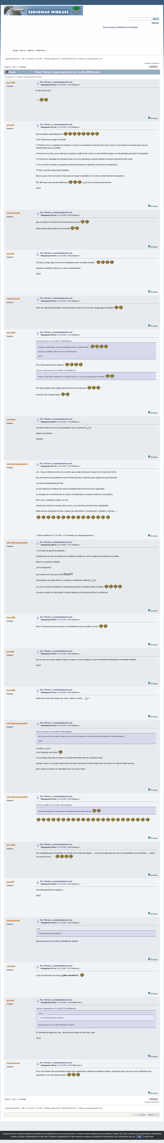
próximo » (156, 63)
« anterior (148, 63)
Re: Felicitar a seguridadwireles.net (56, 82)
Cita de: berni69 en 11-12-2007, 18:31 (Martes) (54, 805)
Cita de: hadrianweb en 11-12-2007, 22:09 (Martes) (56, 1008)
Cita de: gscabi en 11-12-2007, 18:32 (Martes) (54, 732)
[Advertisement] (82, 42)
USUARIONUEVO (68, 59)
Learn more (148, 1136)
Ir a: (133, 1115)
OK (139, 1137)
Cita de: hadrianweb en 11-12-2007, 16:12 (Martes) (56, 370)
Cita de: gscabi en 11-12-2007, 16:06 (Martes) (54, 341)
